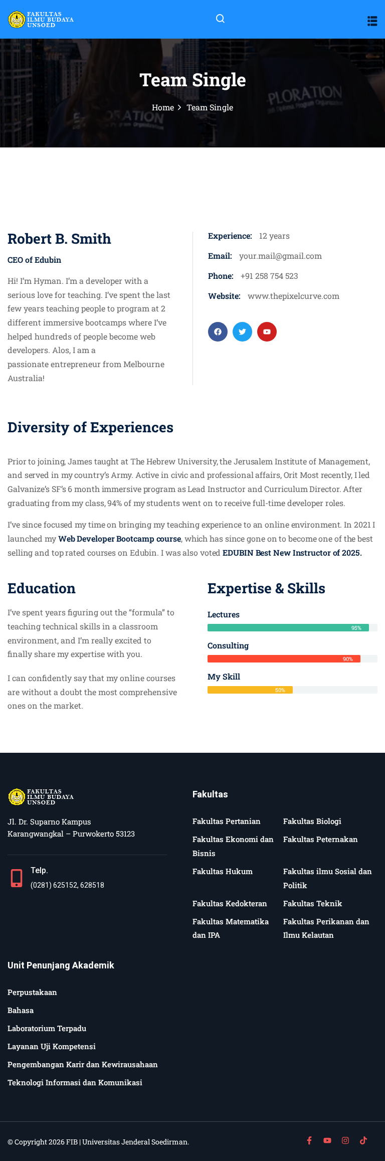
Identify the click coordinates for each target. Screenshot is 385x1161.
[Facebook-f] (309, 1140)
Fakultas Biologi (312, 821)
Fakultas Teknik (312, 903)
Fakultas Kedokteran (229, 903)
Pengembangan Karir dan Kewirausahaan (83, 1064)
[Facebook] (218, 332)
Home (163, 107)
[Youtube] (267, 332)
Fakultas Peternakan (320, 839)
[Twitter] (242, 332)
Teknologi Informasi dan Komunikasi (75, 1082)
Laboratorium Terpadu (47, 1028)
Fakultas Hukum (222, 871)
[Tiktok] (363, 1140)
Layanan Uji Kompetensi (52, 1046)
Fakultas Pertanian (226, 821)
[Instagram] (345, 1140)
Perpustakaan (32, 992)
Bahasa (21, 1010)
